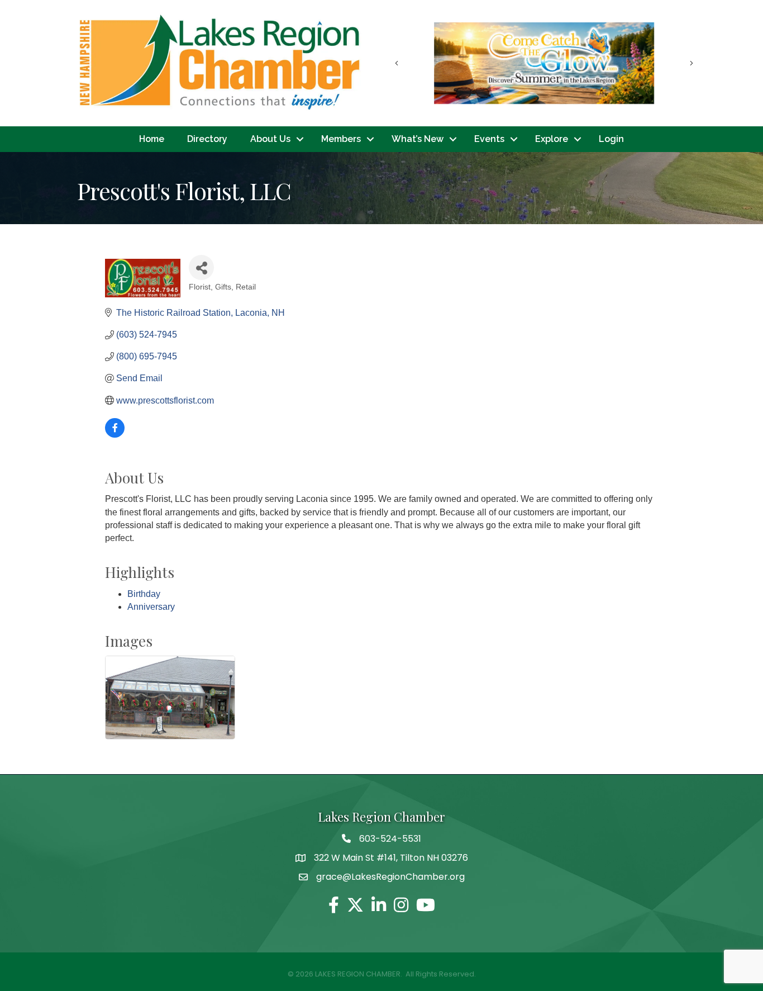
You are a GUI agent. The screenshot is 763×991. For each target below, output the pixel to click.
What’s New (418, 139)
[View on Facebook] (115, 434)
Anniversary (151, 606)
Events (489, 139)
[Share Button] (201, 267)
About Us (270, 139)
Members (341, 139)
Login (611, 139)
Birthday (143, 594)
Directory (207, 139)
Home (151, 139)
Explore (551, 139)
